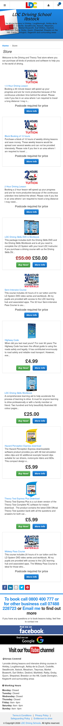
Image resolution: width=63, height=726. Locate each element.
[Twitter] (21, 587)
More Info (31, 111)
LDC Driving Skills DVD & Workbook (22, 236)
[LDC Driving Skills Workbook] (31, 383)
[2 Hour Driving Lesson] (31, 176)
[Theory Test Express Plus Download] (31, 489)
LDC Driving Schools (31, 722)
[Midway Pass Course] (31, 541)
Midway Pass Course (15, 551)
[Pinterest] (27, 587)
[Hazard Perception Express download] (31, 436)
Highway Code (12, 340)
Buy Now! (23, 264)
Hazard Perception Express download (23, 445)
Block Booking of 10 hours (17, 136)
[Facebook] (4, 587)
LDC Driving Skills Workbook (18, 392)
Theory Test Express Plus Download (22, 498)
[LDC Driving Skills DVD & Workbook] (31, 227)
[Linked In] (10, 587)
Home (5, 45)
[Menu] (5, 5)
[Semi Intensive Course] (31, 280)
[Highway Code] (31, 330)
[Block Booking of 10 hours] (31, 126)
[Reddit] (16, 587)
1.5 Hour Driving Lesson (16, 85)
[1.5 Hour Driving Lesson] (31, 76)
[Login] (48, 5)
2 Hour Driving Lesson (15, 186)
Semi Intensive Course (15, 289)
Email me (31, 608)
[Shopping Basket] (58, 5)
